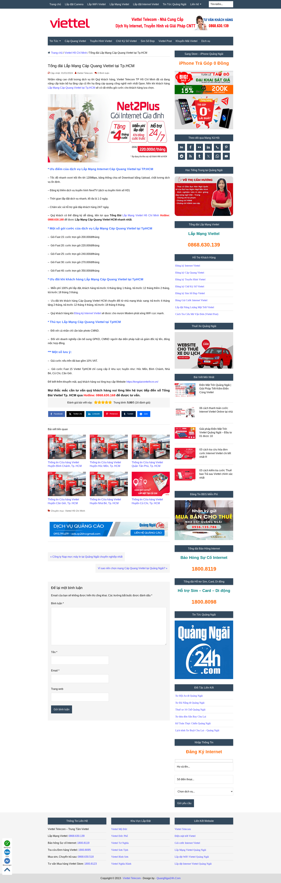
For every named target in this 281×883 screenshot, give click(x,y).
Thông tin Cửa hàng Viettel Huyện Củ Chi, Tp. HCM (147, 501)
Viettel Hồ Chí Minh (76, 52)
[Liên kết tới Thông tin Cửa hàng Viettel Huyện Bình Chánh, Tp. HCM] (67, 448)
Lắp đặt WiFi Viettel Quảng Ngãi (192, 856)
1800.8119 (83, 843)
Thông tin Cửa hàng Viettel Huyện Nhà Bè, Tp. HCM (105, 501)
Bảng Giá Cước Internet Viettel (191, 300)
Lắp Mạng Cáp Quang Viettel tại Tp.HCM (71, 87)
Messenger (7, 865)
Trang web (57, 689)
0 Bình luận (103, 73)
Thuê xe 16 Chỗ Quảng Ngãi (190, 709)
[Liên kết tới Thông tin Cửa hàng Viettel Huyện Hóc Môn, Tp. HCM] (109, 448)
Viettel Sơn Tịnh (119, 850)
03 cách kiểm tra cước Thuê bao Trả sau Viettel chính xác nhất (216, 474)
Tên (54, 652)
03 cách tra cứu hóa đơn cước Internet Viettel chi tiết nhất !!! (215, 453)
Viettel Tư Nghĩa (120, 843)
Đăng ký (7, 847)
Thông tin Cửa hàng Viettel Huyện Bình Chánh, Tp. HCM (65, 464)
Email (55, 670)
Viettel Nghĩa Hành (121, 863)
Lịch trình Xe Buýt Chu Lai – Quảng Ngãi (197, 730)
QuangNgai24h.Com (169, 878)
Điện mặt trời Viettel (185, 836)
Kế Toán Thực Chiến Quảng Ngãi (193, 723)
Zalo (7, 856)
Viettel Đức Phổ (119, 836)
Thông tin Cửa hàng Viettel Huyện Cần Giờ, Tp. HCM (63, 501)
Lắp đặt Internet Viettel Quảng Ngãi (193, 863)
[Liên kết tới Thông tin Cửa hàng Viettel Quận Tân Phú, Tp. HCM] (151, 448)
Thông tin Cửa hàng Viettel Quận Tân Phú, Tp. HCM (147, 464)
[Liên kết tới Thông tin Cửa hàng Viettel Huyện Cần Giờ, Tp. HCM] (67, 485)
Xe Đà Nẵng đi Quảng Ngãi (189, 702)
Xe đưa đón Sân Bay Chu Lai (190, 716)
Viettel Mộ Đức (119, 829)
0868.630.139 (77, 836)
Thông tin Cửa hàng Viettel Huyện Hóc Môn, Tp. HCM (105, 464)
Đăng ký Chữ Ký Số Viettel (189, 286)
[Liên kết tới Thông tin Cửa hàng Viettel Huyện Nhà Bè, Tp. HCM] (109, 485)
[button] (96, 402)
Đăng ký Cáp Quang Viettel (189, 272)
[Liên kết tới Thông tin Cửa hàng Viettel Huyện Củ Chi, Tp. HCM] (151, 485)
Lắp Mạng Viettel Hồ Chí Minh (140, 215)
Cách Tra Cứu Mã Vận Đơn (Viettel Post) (196, 314)
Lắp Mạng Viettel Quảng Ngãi (190, 850)
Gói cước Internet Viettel (187, 843)
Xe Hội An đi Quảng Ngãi (189, 695)
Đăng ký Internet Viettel (87, 313)
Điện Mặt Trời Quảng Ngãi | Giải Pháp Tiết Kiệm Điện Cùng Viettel (215, 389)
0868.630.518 (86, 856)
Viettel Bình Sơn (119, 856)
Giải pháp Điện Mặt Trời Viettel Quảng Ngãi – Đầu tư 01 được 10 (215, 433)
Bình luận (57, 603)
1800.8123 (90, 863)
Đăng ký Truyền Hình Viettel (190, 279)
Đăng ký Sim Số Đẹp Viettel (190, 293)
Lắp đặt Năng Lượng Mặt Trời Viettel (194, 307)
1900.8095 (84, 850)
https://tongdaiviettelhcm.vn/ (142, 381)
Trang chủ (57, 52)
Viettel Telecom (183, 829)
